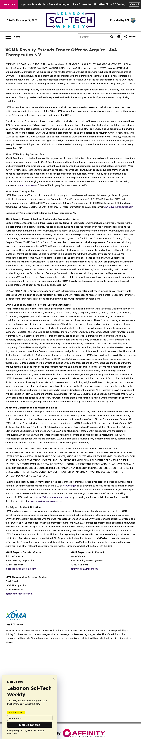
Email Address (16, 712)
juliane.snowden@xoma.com (21, 568)
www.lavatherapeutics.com (118, 206)
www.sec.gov (69, 485)
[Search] (111, 36)
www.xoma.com (26, 185)
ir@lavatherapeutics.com (19, 593)
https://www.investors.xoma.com (45, 501)
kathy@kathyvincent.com (84, 568)
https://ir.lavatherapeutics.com (52, 497)
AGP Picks (9, 4)
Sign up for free (29, 725)
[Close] (53, 679)
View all (134, 4)
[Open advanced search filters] (118, 36)
